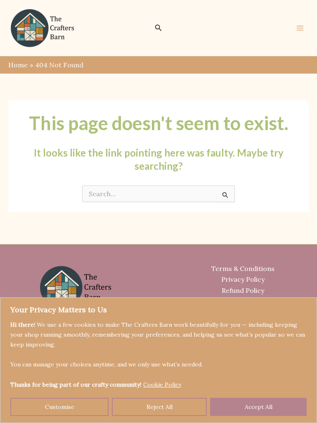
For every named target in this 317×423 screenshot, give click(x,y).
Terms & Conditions (242, 268)
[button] (158, 28)
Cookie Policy (162, 384)
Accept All (258, 407)
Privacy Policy (243, 279)
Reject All (160, 407)
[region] (158, 360)
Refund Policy (243, 290)
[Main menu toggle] (300, 28)
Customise (59, 407)
